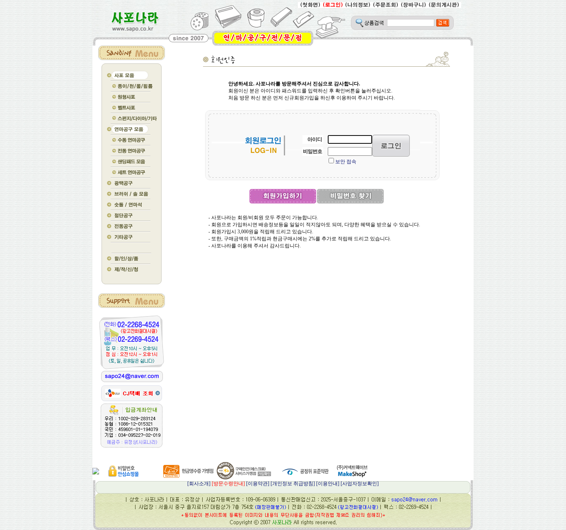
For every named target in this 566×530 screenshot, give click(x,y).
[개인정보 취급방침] (293, 483)
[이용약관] (257, 483)
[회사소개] (216, 483)
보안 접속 (345, 162)
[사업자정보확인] (360, 483)
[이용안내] (327, 483)
